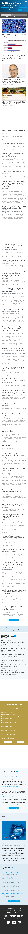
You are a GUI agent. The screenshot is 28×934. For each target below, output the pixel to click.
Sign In (20, 10)
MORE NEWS (14, 620)
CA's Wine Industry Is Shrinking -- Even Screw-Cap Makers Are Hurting (13, 379)
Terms (16, 929)
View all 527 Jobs (14, 708)
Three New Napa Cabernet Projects (12, 660)
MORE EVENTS (14, 808)
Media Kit (14, 931)
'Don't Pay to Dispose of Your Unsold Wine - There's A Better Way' (12, 655)
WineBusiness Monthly (11, 908)
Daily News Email (17, 910)
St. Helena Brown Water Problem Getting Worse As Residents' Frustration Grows (12, 607)
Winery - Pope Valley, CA (8, 877)
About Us (17, 927)
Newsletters (10, 912)
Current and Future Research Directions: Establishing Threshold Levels (13, 537)
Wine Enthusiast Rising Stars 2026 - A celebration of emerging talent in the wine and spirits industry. (13, 672)
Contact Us (11, 927)
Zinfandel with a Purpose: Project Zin (13, 310)
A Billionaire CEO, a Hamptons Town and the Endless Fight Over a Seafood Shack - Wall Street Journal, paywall (13, 392)
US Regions (8, 16)
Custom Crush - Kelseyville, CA (9, 885)
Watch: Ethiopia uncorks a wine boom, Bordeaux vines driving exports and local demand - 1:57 (14, 591)
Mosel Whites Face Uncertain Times (13, 404)
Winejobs (20, 908)
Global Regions (14, 16)
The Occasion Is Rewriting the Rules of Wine (13, 414)
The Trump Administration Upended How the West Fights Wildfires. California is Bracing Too (13, 328)
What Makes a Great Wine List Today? (14, 130)
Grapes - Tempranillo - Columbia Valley (11, 881)
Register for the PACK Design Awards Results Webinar (13, 469)
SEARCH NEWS (4, 13)
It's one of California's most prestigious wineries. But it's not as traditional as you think (13, 642)
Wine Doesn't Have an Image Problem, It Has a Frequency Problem (14, 102)
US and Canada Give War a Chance (13, 172)
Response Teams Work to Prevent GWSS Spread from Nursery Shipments (12, 516)
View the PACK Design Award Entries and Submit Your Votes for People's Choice (13, 455)
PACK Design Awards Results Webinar (11, 776)
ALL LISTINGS (7, 742)
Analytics (9, 910)
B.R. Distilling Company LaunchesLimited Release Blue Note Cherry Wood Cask (13, 245)
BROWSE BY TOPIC (18, 13)
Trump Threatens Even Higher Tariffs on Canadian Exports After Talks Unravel (14, 207)
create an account (17, 628)
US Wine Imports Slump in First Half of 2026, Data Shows (13, 261)
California (3, 16)
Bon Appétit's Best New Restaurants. (13, 143)
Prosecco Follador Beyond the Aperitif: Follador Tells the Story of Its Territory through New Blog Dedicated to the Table (14, 274)
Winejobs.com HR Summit (8, 796)
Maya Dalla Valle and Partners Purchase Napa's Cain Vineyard (13, 649)
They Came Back (7, 445)
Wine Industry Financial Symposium (10, 786)
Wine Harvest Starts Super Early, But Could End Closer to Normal (13, 505)
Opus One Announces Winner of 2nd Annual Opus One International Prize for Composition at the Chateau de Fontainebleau (13, 184)
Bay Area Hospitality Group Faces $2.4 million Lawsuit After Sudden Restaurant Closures (14, 289)
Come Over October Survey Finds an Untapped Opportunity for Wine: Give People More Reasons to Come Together (13, 57)
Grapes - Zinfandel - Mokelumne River (11, 873)
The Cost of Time (7, 431)
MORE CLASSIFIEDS (14, 901)
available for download (7, 844)
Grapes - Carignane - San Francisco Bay (11, 889)
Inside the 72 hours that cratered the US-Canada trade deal (13, 550)
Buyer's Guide (18, 912)
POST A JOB (21, 742)
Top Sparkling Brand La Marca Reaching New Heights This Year (12, 490)
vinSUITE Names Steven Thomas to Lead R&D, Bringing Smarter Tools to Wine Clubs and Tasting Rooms (14, 81)
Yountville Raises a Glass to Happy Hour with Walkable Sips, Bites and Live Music (13, 350)
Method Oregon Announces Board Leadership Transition (12, 154)
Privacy (11, 929)
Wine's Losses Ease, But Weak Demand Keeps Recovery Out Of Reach (14, 35)
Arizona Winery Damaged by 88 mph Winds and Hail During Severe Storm (13, 368)
